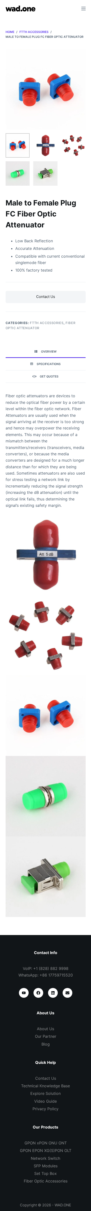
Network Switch (45, 1158)
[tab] (46, 351)
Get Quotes (49, 376)
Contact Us (45, 296)
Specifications (49, 364)
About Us (45, 1028)
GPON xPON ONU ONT (46, 1142)
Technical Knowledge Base (45, 1085)
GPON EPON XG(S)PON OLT (45, 1150)
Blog (45, 1044)
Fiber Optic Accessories (45, 1181)
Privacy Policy (45, 1108)
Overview (49, 351)
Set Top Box (45, 1173)
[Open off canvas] (83, 8)
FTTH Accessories (46, 323)
